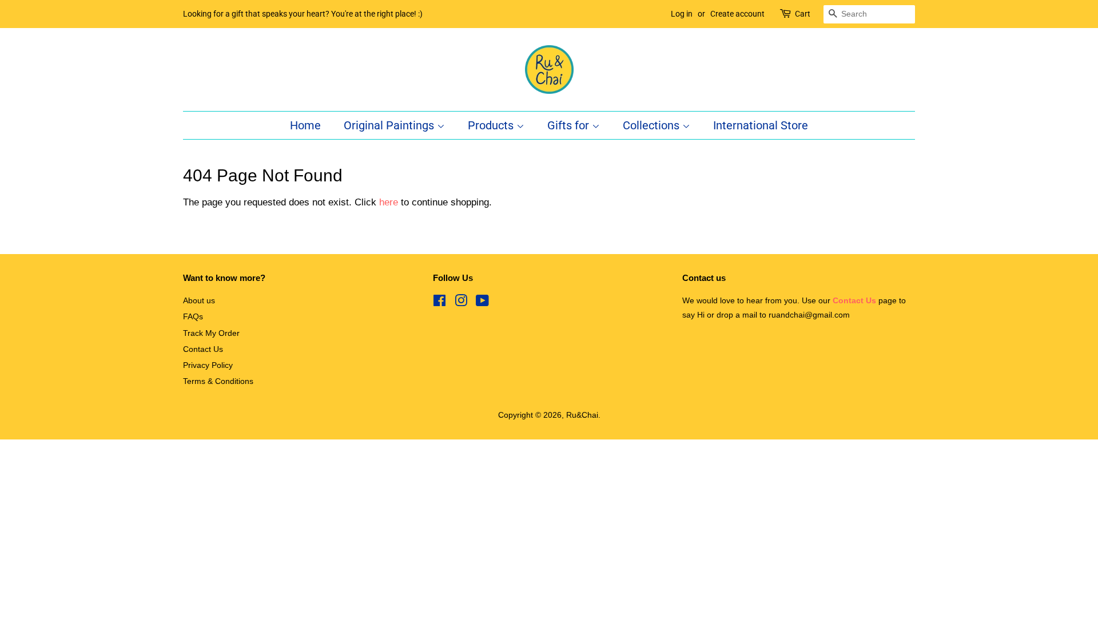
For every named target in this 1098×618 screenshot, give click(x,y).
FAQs (193, 316)
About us (199, 300)
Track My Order (211, 333)
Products (492, 125)
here (388, 202)
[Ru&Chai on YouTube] (482, 302)
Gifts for (569, 125)
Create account (737, 13)
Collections (652, 125)
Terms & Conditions (218, 381)
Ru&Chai (582, 414)
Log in (682, 13)
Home (305, 125)
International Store (760, 125)
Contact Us (203, 349)
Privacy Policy (208, 365)
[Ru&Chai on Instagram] (461, 302)
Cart (802, 13)
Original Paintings (390, 125)
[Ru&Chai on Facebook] (439, 302)
